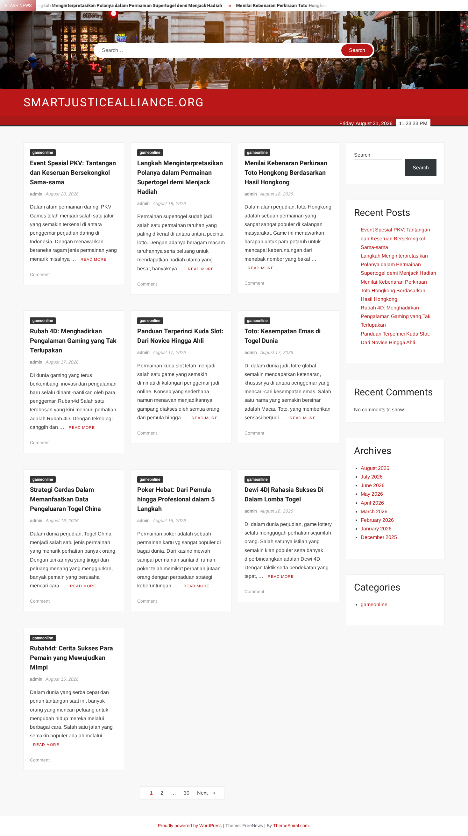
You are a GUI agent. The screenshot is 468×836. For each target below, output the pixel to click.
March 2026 (374, 511)
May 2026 (372, 494)
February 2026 (377, 520)
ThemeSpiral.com (291, 825)
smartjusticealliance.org (114, 102)
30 (186, 793)
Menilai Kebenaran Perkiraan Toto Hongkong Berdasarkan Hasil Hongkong (297, 5)
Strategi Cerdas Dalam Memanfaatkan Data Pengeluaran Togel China (65, 499)
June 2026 (373, 485)
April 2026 (372, 503)
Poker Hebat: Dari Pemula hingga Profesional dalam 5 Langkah (176, 499)
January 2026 (376, 528)
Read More (94, 259)
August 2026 (375, 468)
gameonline (42, 152)
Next (202, 793)
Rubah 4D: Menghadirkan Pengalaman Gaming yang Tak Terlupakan (73, 341)
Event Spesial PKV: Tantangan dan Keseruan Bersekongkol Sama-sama (73, 173)
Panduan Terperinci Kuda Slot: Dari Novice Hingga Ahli (180, 336)
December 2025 (379, 537)
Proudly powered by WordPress (190, 825)
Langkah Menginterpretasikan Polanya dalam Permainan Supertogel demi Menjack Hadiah (110, 5)
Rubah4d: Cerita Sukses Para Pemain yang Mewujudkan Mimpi (71, 658)
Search (362, 155)
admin (36, 193)
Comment (40, 274)
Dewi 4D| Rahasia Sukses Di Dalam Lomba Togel (284, 494)
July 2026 (372, 476)
